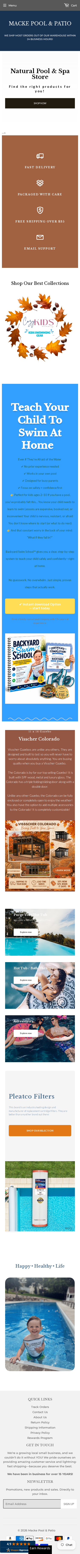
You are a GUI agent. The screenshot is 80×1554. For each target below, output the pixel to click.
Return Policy (40, 1422)
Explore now (26, 932)
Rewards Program (40, 1438)
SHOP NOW (40, 103)
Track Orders (40, 1407)
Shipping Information (40, 1427)
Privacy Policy (40, 1432)
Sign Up (69, 1504)
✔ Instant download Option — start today (40, 606)
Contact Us (40, 1412)
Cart (73, 5)
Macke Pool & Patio (40, 24)
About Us (40, 1417)
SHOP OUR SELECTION (40, 1130)
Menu (13, 5)
